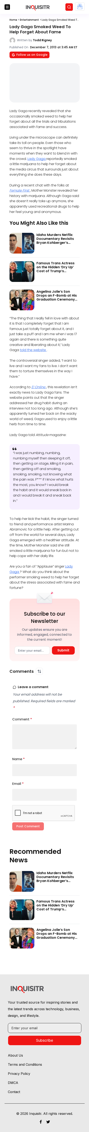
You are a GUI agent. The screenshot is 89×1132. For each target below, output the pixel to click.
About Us (15, 1055)
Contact (14, 1092)
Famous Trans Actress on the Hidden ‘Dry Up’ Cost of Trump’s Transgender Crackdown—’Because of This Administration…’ (57, 273)
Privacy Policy (19, 1074)
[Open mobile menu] (7, 7)
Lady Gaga (37, 158)
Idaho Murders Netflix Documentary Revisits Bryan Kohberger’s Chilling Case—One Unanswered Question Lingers (55, 244)
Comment (22, 719)
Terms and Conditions (25, 1064)
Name (18, 759)
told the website (33, 350)
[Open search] (69, 7)
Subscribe (44, 1040)
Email (18, 783)
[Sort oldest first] (39, 671)
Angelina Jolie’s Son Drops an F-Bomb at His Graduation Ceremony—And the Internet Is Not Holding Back (57, 299)
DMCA (13, 1083)
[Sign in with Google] (80, 6)
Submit (63, 650)
